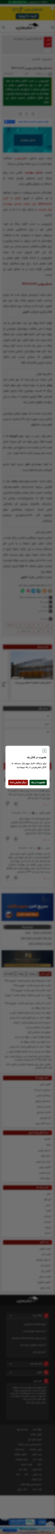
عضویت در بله (38, 782)
